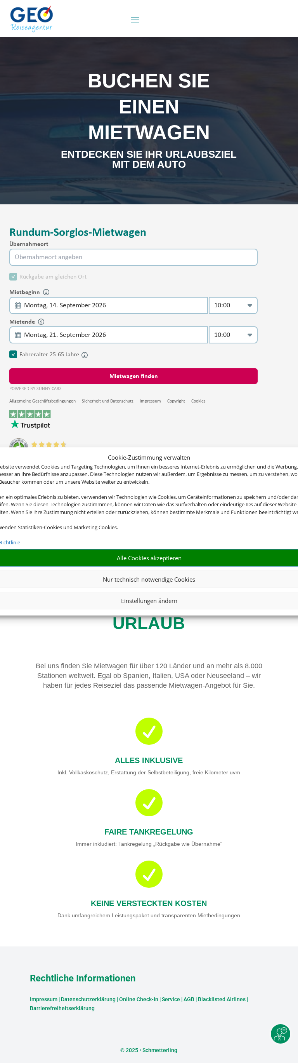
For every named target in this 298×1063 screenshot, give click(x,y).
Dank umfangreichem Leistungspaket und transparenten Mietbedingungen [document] (148, 915)
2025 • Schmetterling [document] (151, 1050)
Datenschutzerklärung (88, 999)
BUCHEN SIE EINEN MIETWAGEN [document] (149, 106)
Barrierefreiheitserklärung (62, 1008)
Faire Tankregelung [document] (148, 832)
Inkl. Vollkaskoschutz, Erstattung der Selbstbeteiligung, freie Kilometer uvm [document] (148, 772)
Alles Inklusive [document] (149, 760)
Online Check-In (138, 999)
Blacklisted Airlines (222, 999)
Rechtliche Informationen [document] (82, 978)
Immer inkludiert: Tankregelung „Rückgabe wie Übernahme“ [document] (149, 844)
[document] (149, 161)
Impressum (43, 999)
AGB (189, 999)
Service (171, 999)
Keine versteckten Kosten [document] (149, 903)
